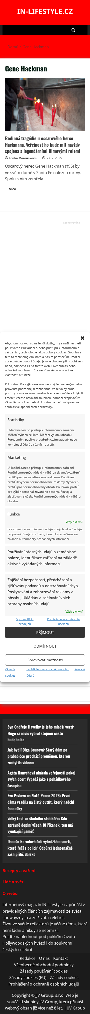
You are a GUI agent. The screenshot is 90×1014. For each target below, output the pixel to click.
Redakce (28, 958)
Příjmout (45, 632)
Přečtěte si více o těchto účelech (63, 621)
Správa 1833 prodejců (25, 621)
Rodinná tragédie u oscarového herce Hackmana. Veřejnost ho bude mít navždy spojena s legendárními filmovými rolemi (45, 104)
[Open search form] (73, 30)
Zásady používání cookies (44, 971)
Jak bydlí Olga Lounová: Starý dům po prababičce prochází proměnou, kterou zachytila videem (39, 756)
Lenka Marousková (22, 158)
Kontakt (79, 669)
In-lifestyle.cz (45, 11)
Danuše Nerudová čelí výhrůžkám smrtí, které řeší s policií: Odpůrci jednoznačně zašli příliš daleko (40, 847)
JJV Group (76, 1008)
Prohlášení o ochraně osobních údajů (43, 984)
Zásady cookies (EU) (27, 977)
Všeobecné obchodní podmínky (44, 965)
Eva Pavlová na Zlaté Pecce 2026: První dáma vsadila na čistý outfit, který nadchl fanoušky (41, 801)
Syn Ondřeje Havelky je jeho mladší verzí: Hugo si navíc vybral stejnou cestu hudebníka (41, 733)
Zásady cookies (64, 977)
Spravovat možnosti (45, 659)
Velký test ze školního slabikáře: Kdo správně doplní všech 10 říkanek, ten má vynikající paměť (40, 824)
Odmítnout (45, 646)
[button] (82, 338)
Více (14, 189)
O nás (44, 958)
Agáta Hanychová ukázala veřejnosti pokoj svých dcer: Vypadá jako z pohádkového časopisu (41, 779)
